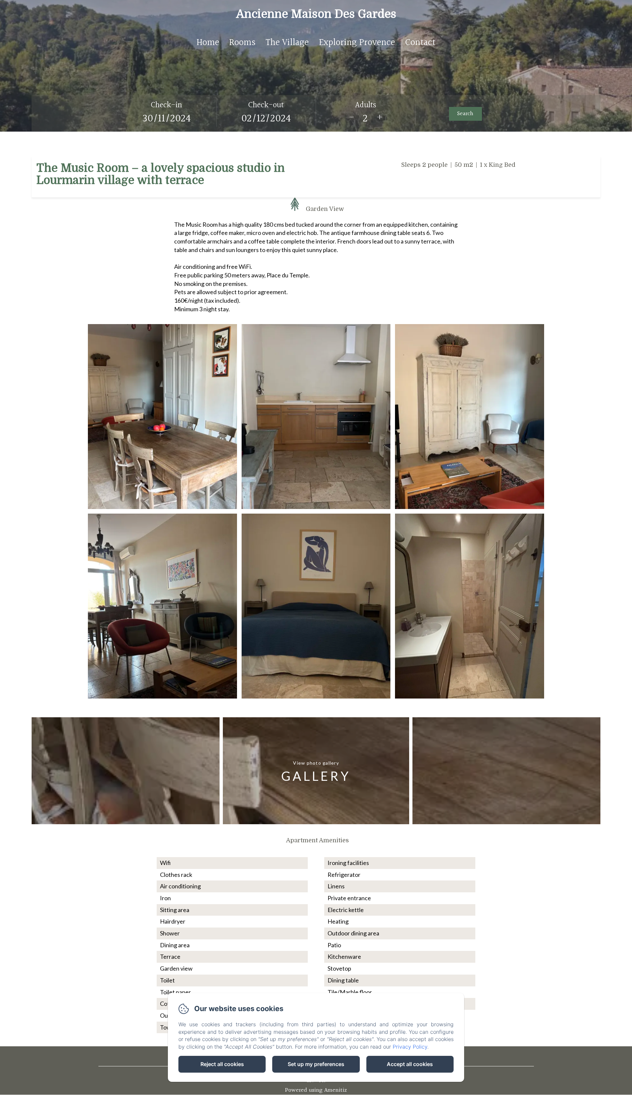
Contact (420, 43)
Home (208, 43)
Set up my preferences (316, 1064)
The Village (287, 43)
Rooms (242, 43)
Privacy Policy (410, 1046)
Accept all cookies (410, 1064)
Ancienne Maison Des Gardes (316, 14)
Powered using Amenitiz (316, 1090)
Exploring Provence (357, 43)
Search (465, 113)
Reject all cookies (222, 1064)
